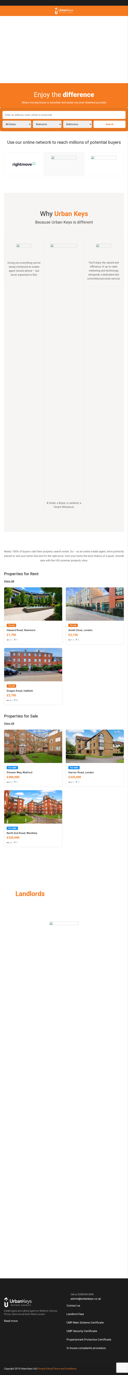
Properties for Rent (21, 577)
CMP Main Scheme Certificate (85, 1322)
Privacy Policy (45, 1368)
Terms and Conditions (65, 1368)
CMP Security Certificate (81, 1331)
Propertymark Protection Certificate (88, 1339)
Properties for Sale (21, 719)
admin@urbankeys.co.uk (85, 1298)
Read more (11, 1321)
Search (110, 124)
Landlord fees (75, 1314)
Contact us (73, 1305)
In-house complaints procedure (86, 1348)
